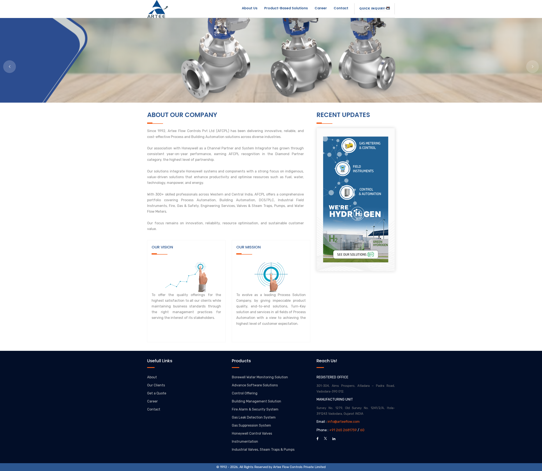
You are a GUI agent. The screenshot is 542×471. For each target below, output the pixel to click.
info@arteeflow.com (344, 422)
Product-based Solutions (286, 8)
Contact (341, 8)
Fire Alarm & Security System (255, 409)
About (152, 377)
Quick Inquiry (372, 8)
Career (321, 8)
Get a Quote (156, 393)
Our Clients (156, 385)
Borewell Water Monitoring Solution (260, 377)
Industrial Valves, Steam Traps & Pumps (263, 450)
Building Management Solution (256, 401)
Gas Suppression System (251, 425)
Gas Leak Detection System (254, 417)
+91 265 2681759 (343, 430)
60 (362, 430)
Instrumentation (245, 441)
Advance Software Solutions (255, 385)
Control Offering (244, 393)
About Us (249, 8)
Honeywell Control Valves (252, 433)
